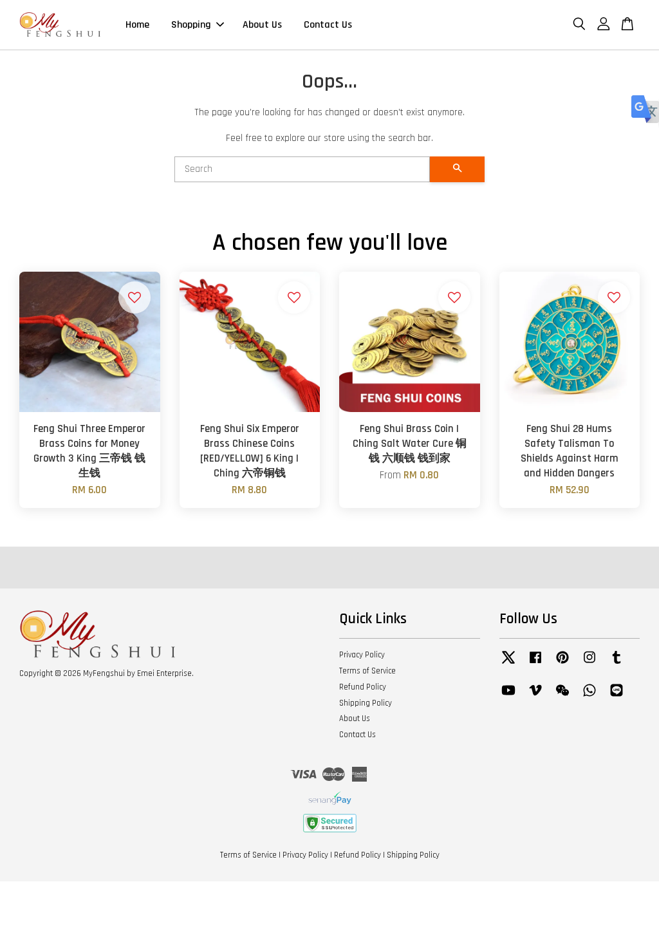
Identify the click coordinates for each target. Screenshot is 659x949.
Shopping (191, 25)
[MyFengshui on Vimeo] (535, 696)
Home (137, 25)
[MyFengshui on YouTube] (508, 696)
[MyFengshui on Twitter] (508, 664)
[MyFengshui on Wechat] (562, 696)
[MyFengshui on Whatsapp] (589, 696)
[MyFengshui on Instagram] (589, 664)
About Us (262, 25)
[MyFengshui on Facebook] (535, 664)
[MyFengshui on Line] (617, 696)
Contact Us (328, 25)
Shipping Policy (365, 703)
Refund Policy (362, 687)
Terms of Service (367, 671)
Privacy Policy (362, 655)
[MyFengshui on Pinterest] (562, 664)
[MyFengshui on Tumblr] (617, 664)
